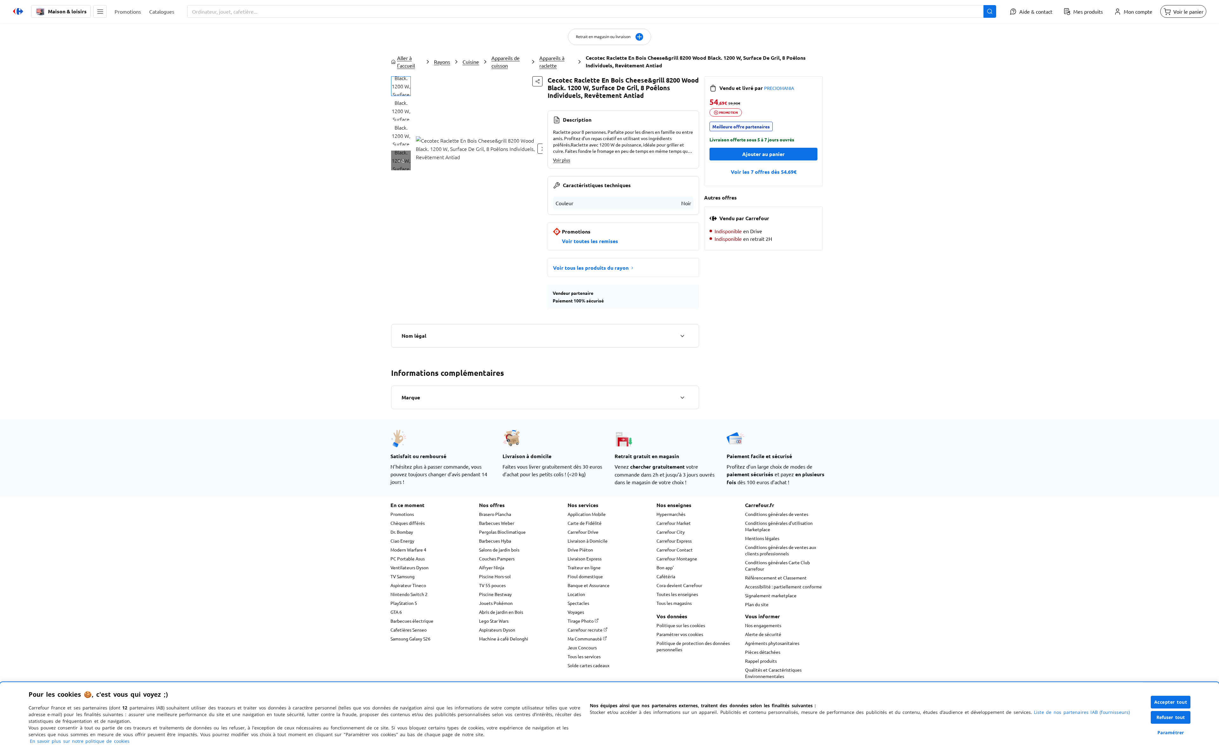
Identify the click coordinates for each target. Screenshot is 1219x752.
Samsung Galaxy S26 (410, 638)
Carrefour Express (674, 541)
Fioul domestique (585, 576)
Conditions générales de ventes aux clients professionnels (780, 550)
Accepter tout (1170, 702)
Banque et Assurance (589, 585)
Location (576, 594)
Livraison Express (585, 558)
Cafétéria (665, 576)
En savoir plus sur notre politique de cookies (80, 741)
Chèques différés (407, 523)
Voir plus (561, 160)
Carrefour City (670, 532)
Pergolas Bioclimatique (502, 532)
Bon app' (665, 567)
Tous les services (584, 656)
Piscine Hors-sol (495, 576)
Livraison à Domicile (588, 541)
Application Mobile (587, 514)
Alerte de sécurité (763, 634)
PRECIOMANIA (779, 88)
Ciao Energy (402, 541)
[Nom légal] (682, 335)
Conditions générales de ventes (776, 514)
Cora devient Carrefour (679, 585)
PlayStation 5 (403, 603)
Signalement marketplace (770, 595)
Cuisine (471, 61)
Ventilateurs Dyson (409, 567)
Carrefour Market (673, 523)
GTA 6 (396, 612)
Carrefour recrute (585, 630)
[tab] (401, 86)
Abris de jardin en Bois (501, 612)
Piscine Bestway (495, 594)
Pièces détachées (762, 652)
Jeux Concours (582, 647)
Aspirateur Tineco (408, 585)
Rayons (442, 61)
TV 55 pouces (492, 585)
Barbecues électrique (411, 621)
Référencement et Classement (776, 577)
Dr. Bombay (401, 532)
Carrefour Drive (583, 532)
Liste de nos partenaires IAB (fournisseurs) (1082, 712)
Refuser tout (1170, 717)
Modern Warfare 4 (408, 549)
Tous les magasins (674, 603)
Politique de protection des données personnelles (693, 646)
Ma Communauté (585, 638)
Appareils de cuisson (505, 62)
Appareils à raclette (551, 62)
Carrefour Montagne (676, 558)
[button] (100, 11)
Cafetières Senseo (408, 630)
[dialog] (609, 717)
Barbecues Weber (496, 523)
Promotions (402, 514)
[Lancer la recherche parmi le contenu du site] (990, 11)
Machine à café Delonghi (503, 638)
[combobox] (591, 11)
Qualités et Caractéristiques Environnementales (773, 673)
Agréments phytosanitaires (772, 643)
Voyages (576, 612)
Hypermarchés (670, 514)
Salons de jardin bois (499, 549)
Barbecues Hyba (495, 541)
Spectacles (578, 603)
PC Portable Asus (407, 558)
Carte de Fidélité (585, 523)
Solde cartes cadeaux (589, 665)
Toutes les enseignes (677, 594)
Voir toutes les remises (590, 241)
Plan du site (757, 604)
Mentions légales (762, 538)
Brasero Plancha (495, 514)
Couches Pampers (497, 558)
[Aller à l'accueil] (18, 11)
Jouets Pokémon (496, 603)
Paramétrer (1170, 732)
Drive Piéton (580, 549)
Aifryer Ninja (491, 567)
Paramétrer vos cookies (679, 634)
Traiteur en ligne (584, 567)
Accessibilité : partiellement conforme (783, 586)
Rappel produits (761, 661)
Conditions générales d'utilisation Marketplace (779, 526)
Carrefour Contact (674, 549)
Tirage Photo (581, 621)
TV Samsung (402, 576)
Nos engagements (763, 625)
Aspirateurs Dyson (497, 630)
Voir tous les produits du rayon (591, 267)
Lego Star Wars (494, 621)
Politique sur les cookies (680, 625)
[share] (537, 81)
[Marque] (682, 397)
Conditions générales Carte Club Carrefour (777, 565)
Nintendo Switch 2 (409, 594)
